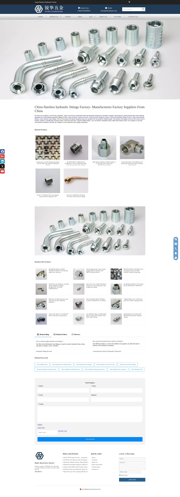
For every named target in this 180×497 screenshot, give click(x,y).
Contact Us (133, 16)
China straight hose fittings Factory (70, 369)
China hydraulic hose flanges (84, 364)
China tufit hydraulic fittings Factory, (121, 117)
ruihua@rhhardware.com (108, 11)
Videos (68, 16)
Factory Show (96, 467)
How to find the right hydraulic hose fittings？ (50, 341)
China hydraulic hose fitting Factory (61, 364)
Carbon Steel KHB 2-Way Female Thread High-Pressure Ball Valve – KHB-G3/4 (87, 467)
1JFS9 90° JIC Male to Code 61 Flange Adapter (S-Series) (81, 460)
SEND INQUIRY (90, 439)
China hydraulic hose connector (118, 369)
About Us (103, 16)
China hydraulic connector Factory (105, 364)
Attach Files (41, 428)
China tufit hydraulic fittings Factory (46, 369)
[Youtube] (2, 171)
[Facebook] (2, 151)
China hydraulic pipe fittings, (48, 119)
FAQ (90, 16)
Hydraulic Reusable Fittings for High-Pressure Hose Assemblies (82, 464)
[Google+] (2, 156)
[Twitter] (2, 166)
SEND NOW (132, 479)
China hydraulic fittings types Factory (95, 369)
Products (54, 16)
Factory (117, 16)
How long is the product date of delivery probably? (108, 341)
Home (40, 16)
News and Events (97, 464)
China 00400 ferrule (42, 364)
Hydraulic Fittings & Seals (44, 351)
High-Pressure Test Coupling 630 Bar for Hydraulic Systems (81, 471)
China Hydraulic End (136, 369)
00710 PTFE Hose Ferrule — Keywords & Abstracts (79, 457)
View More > (38, 471)
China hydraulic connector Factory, (78, 117)
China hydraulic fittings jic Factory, (99, 117)
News (80, 16)
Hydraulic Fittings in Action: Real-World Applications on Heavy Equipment (85, 462)
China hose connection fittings (128, 364)
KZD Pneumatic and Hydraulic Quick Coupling (77, 469)
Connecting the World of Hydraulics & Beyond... (107, 351)
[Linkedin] (2, 161)
